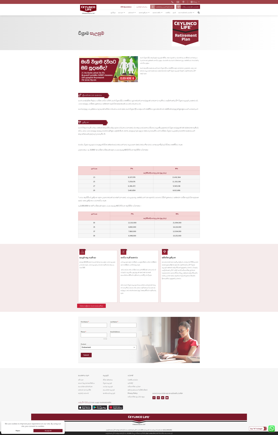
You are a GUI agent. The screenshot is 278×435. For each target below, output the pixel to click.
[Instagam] (158, 397)
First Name (85, 322)
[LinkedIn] (162, 397)
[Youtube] (167, 397)
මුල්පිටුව (113, 12)
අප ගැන (120, 12)
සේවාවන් (131, 12)
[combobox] (108, 347)
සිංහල (195, 2)
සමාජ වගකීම (157, 12)
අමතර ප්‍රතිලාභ (143, 12)
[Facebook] (154, 397)
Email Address (115, 332)
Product (83, 344)
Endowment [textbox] (86, 347)
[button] (198, 12)
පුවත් (174, 12)
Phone (83, 332)
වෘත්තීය (168, 12)
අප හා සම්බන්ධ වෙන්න (185, 12)
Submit (86, 355)
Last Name (114, 322)
